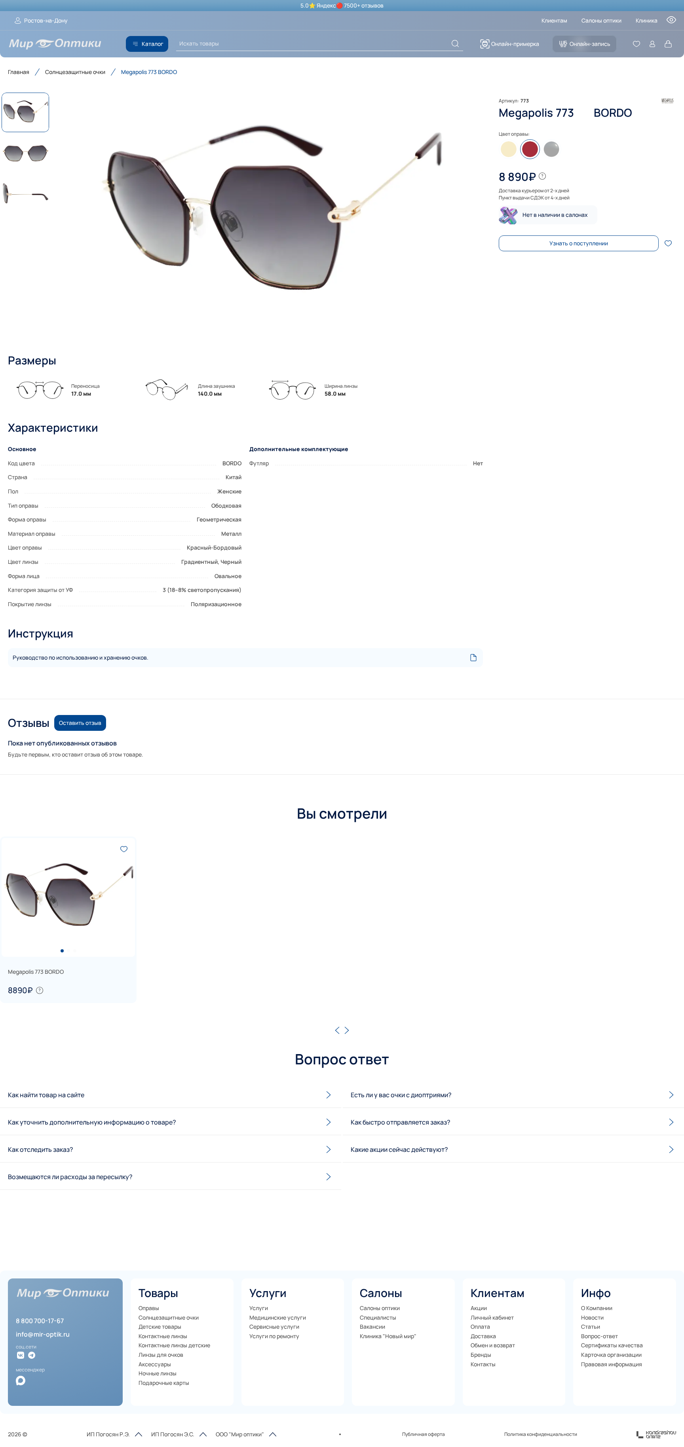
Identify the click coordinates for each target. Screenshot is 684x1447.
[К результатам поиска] (455, 43)
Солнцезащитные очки (75, 72)
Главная (18, 72)
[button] (271, 215)
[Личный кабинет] (652, 44)
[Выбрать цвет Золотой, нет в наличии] (509, 149)
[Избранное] (636, 44)
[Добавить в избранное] (668, 243)
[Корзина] (668, 44)
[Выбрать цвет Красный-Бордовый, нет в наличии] (530, 149)
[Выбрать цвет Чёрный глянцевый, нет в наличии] (551, 149)
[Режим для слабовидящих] (671, 22)
